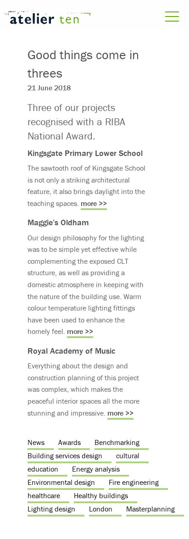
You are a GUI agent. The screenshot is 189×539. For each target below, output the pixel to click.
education (43, 468)
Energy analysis (96, 468)
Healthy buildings (101, 495)
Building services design (65, 455)
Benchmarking (116, 442)
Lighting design (51, 508)
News (36, 442)
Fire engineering (134, 482)
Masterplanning (150, 508)
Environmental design (61, 482)
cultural (127, 455)
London (100, 508)
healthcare (44, 495)
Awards (69, 442)
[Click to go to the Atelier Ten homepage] (47, 18)
